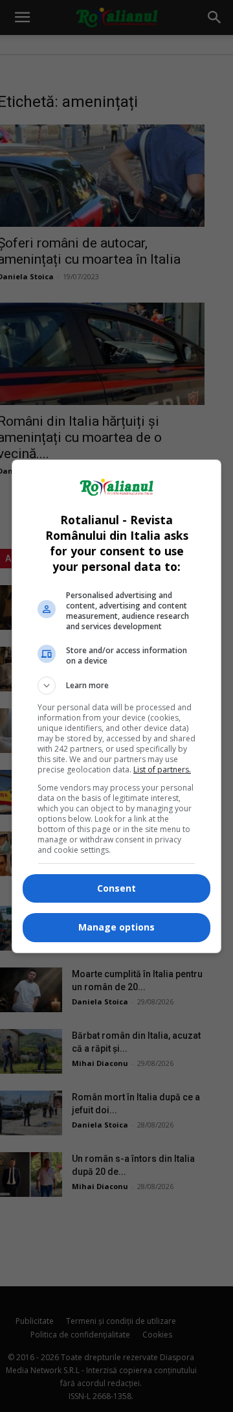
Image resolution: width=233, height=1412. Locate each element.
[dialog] (116, 706)
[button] (116, 686)
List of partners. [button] (162, 769)
